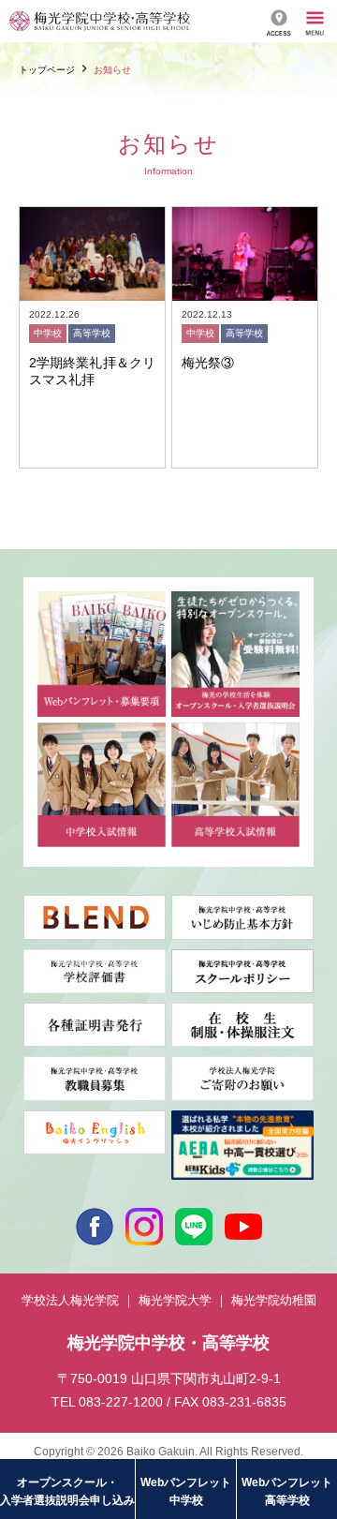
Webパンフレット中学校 (185, 1491)
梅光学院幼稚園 (273, 1300)
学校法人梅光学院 (70, 1300)
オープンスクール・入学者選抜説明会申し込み (67, 1491)
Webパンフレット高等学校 (287, 1491)
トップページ (47, 70)
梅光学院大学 (175, 1300)
